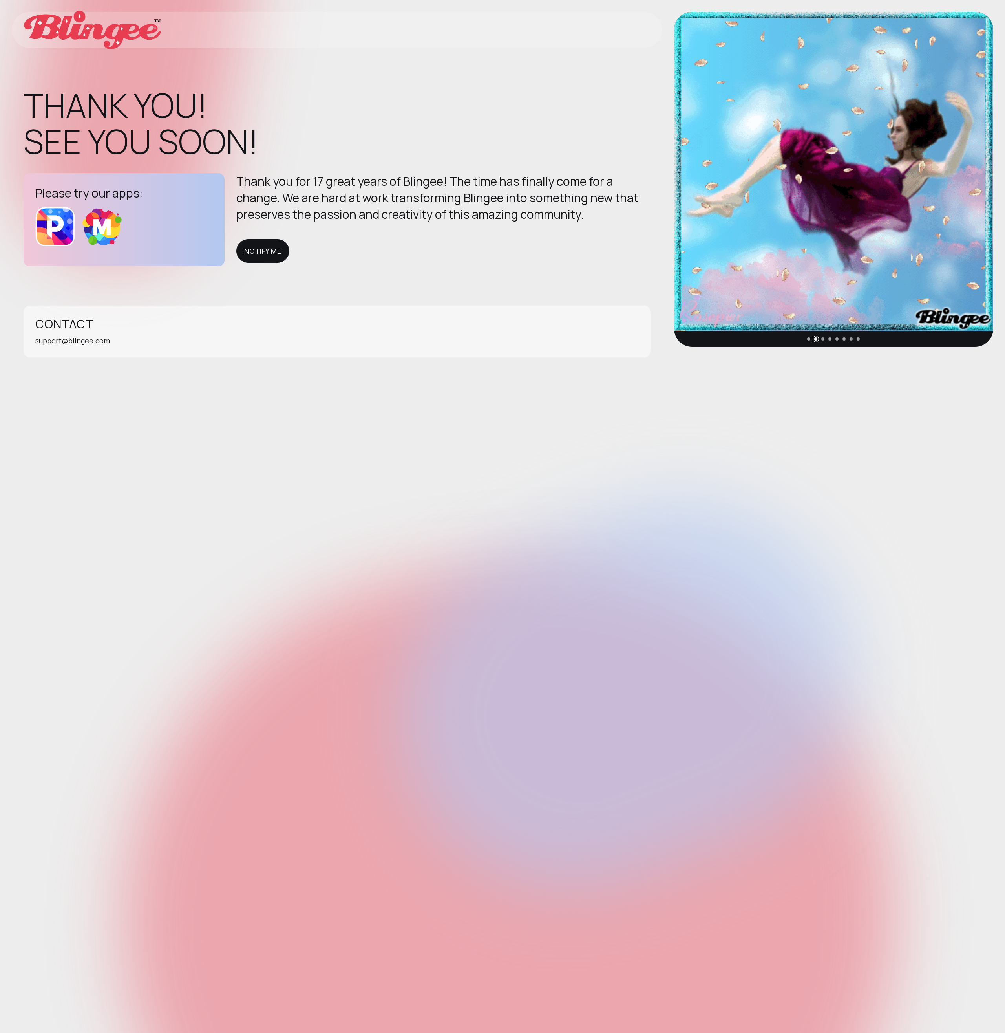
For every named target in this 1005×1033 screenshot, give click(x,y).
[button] (808, 339)
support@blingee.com (72, 340)
